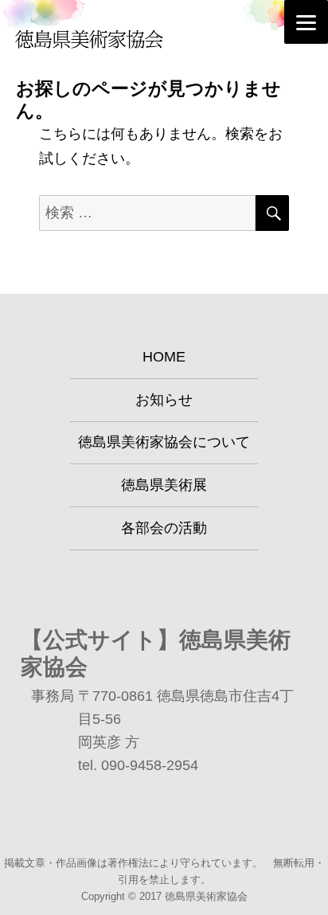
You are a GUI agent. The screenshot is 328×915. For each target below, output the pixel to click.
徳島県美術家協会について (164, 442)
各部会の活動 (164, 528)
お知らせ (164, 400)
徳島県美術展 (164, 485)
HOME (164, 357)
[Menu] (306, 22)
